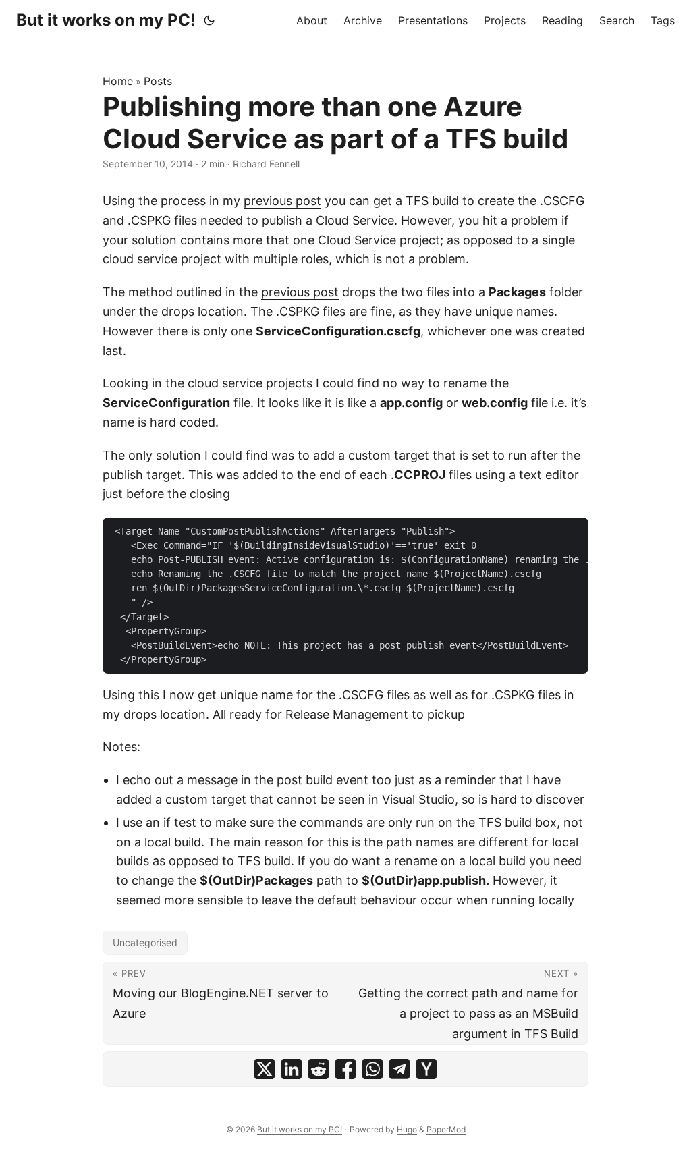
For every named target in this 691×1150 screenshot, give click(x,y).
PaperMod (446, 1129)
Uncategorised (145, 942)
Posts (158, 81)
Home (118, 81)
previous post (282, 201)
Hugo (407, 1129)
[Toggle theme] (209, 20)
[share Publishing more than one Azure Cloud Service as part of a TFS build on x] (264, 1069)
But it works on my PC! (106, 20)
